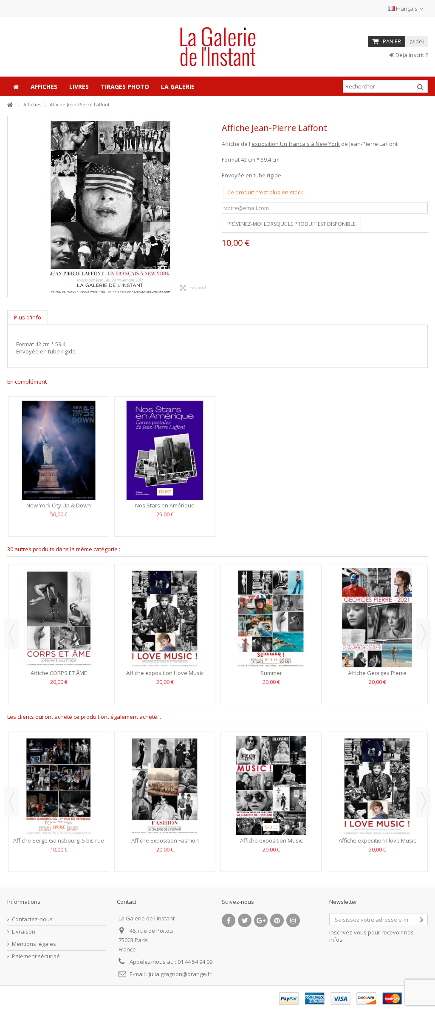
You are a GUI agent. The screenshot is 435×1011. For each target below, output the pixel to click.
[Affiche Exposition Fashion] (165, 785)
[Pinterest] (277, 920)
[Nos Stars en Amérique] (165, 450)
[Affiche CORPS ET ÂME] (58, 617)
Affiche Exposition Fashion (165, 840)
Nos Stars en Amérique (165, 505)
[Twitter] (244, 920)
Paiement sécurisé (36, 956)
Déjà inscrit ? (411, 55)
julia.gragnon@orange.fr (180, 974)
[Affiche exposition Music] (271, 785)
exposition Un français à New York (295, 144)
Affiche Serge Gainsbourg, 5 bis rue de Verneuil (58, 844)
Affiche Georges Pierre (377, 673)
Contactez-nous (32, 919)
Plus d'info (27, 317)
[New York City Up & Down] (58, 450)
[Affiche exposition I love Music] (165, 617)
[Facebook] (228, 920)
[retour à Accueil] (9, 105)
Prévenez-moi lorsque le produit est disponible (291, 224)
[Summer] (271, 617)
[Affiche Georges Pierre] (377, 617)
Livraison (23, 931)
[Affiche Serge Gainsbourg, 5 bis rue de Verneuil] (58, 785)
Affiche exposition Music (271, 840)
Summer (271, 673)
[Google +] (261, 920)
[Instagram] (293, 920)
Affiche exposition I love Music (164, 673)
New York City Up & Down (58, 505)
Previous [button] (11, 634)
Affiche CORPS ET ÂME (59, 673)
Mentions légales (34, 944)
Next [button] (423, 634)
